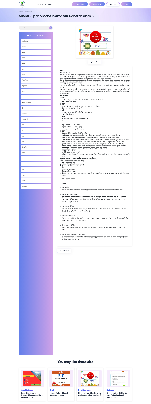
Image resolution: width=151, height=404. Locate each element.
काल (23, 69)
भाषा (23, 97)
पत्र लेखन (24, 86)
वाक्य (23, 136)
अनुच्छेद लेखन (25, 41)
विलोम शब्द (24, 186)
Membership (97, 4)
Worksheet (40, 4)
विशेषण (23, 153)
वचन (23, 125)
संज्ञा (23, 164)
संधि (23, 169)
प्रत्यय (23, 91)
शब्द (23, 158)
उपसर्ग (23, 58)
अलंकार (24, 47)
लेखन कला (24, 114)
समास (23, 175)
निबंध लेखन (25, 80)
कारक (23, 63)
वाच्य (23, 142)
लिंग (23, 108)
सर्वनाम (23, 181)
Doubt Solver (80, 4)
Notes (50, 4)
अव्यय (23, 52)
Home (21, 11)
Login (126, 4)
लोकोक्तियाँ (25, 119)
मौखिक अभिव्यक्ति (26, 102)
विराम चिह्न (24, 147)
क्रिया (23, 75)
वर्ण (23, 130)
